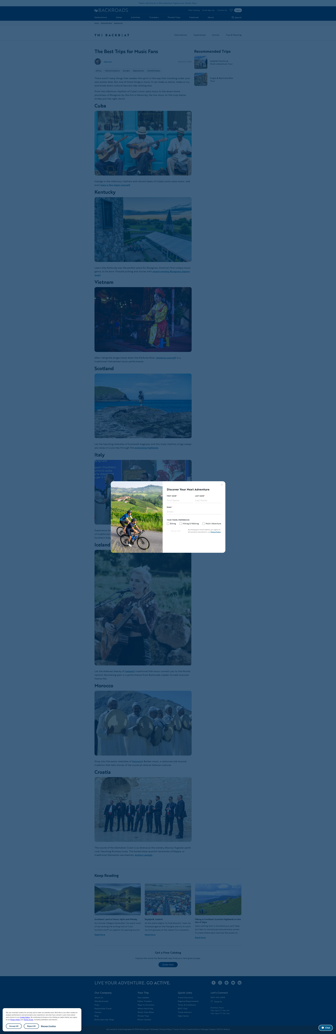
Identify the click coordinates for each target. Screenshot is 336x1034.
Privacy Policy (15, 1020)
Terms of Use (28, 1020)
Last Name (199, 496)
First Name (171, 496)
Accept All (13, 1026)
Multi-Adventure (213, 523)
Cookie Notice (25, 1017)
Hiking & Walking (191, 523)
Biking (173, 523)
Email (169, 507)
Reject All (31, 1026)
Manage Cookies (48, 1026)
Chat (325, 1028)
